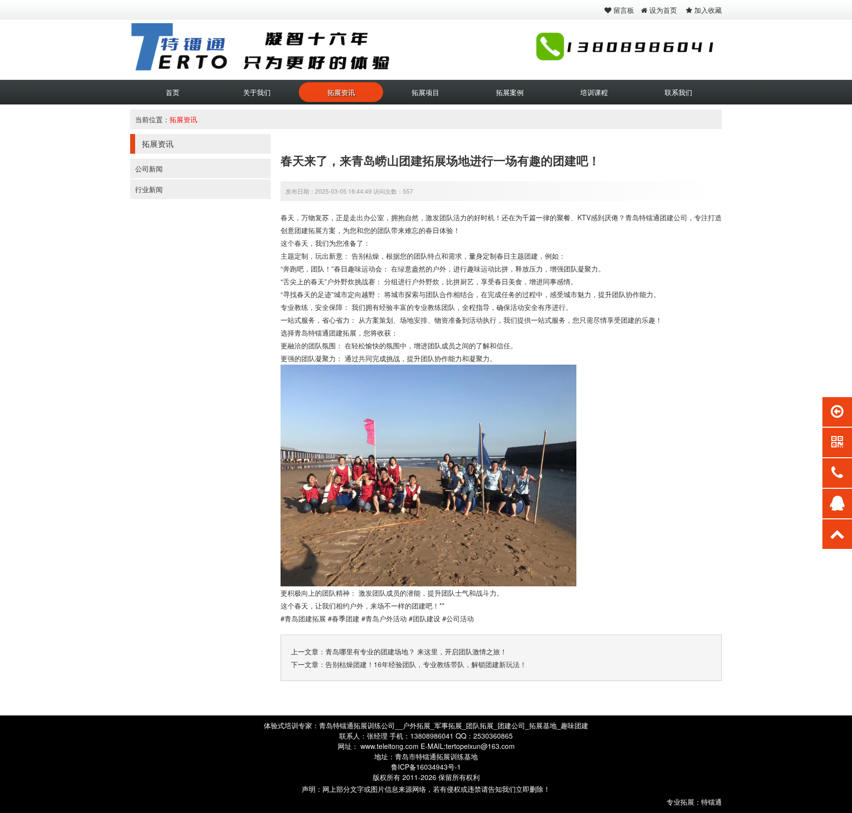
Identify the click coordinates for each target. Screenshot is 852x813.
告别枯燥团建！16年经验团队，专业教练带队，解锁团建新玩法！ (426, 664)
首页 (172, 92)
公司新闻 (149, 168)
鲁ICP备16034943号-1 (426, 767)
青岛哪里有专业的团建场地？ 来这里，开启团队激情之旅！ (416, 651)
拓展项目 (425, 92)
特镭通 (711, 802)
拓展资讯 (341, 92)
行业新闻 (149, 189)
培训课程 (594, 92)
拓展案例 (510, 92)
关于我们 (257, 92)
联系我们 (678, 92)
